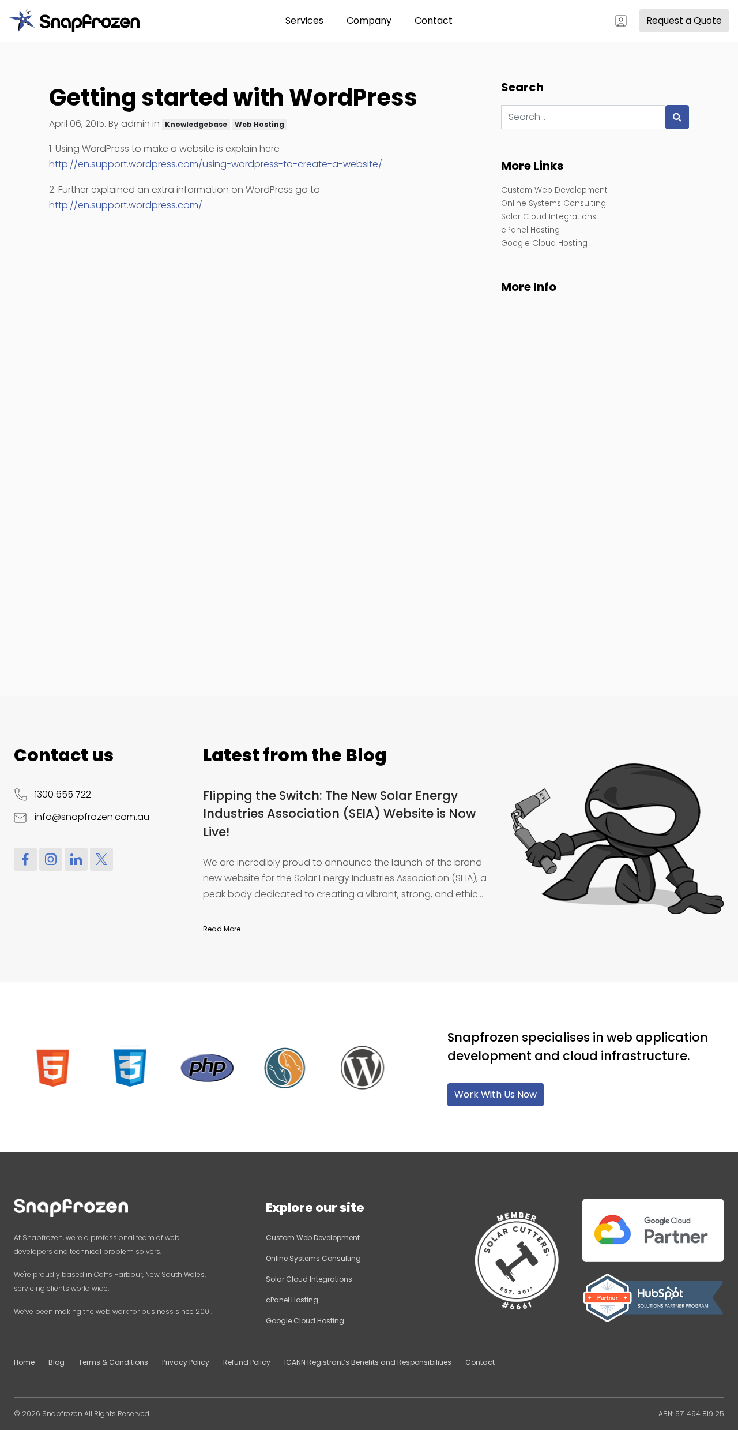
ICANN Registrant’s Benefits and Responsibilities (367, 1362)
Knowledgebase (196, 124)
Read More (221, 929)
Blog (56, 1362)
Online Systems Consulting (553, 203)
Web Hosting (259, 124)
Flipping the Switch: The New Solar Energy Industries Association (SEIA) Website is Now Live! (339, 813)
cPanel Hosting (530, 229)
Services (304, 20)
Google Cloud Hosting (544, 243)
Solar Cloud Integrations (548, 216)
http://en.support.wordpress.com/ (125, 205)
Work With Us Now (495, 1094)
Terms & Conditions (113, 1362)
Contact (434, 20)
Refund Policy (246, 1362)
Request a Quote (684, 20)
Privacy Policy (185, 1362)
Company (369, 20)
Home (24, 1362)
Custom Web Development (554, 190)
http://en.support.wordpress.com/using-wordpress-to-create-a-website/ (215, 164)
